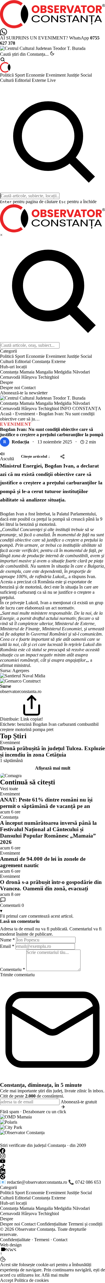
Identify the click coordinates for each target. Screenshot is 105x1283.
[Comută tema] (52, 53)
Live (51, 80)
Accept (6, 1280)
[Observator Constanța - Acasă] (52, 14)
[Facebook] (52, 1150)
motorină (23, 729)
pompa (39, 729)
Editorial (23, 80)
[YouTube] (52, 1161)
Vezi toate (9, 788)
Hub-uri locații (13, 1203)
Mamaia (27, 371)
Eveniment (56, 75)
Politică (7, 75)
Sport (20, 75)
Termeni (41, 1239)
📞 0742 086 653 (84, 1182)
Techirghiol (48, 377)
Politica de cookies (31, 1280)
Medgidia (62, 371)
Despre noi (10, 387)
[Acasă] (52, 67)
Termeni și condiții (85, 1223)
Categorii (8, 1187)
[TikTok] (52, 1166)
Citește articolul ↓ (35, 456)
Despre (6, 1218)
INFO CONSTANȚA (80, 408)
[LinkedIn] (52, 1171)
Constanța (41, 361)
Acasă (5, 413)
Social (86, 75)
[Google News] (52, 1176)
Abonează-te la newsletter (24, 392)
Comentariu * (12, 969)
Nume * (7, 939)
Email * (7, 946)
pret (49, 729)
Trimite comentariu (17, 974)
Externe (39, 80)
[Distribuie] (62, 456)
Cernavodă (10, 377)
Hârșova (29, 377)
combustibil (88, 724)
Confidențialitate (52, 1223)
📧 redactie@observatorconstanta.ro (33, 1182)
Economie (36, 75)
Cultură (7, 80)
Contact (28, 387)
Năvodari (81, 371)
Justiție (73, 75)
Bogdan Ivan (45, 724)
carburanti (67, 724)
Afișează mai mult (52, 768)
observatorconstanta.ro (20, 691)
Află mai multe (55, 1275)
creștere (7, 729)
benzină (24, 724)
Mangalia (44, 371)
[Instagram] (52, 1156)
